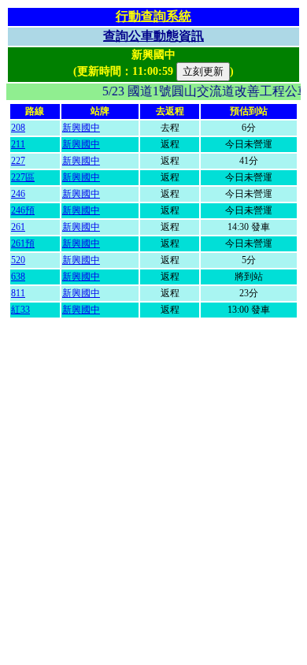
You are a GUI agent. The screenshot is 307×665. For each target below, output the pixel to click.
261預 (23, 243)
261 (18, 226)
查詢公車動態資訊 (153, 36)
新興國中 (81, 127)
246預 (23, 210)
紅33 (20, 309)
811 (18, 293)
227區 (23, 177)
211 (18, 144)
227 (18, 160)
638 (18, 276)
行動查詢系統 (153, 16)
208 (18, 127)
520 (18, 260)
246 (18, 193)
